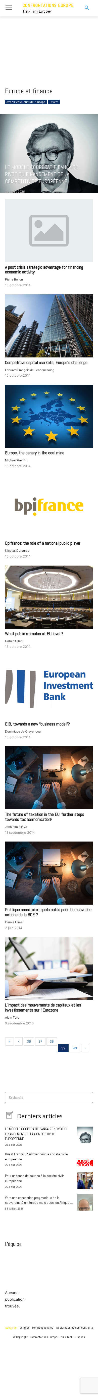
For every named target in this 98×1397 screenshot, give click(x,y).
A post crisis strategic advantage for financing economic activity (44, 269)
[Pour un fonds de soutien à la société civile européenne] (85, 1180)
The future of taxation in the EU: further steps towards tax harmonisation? (44, 816)
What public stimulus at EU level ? (34, 633)
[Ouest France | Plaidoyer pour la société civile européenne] (85, 1159)
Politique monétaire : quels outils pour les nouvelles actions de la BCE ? (48, 912)
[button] (84, 8)
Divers (54, 102)
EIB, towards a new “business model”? (37, 724)
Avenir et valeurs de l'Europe (26, 102)
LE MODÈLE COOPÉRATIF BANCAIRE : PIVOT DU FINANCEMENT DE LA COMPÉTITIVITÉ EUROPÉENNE (36, 1134)
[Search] (87, 1097)
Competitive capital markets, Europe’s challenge (46, 362)
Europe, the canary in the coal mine (34, 453)
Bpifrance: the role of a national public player (42, 543)
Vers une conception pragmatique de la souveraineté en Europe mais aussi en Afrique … (39, 1200)
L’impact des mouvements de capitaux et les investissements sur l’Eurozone (43, 1007)
